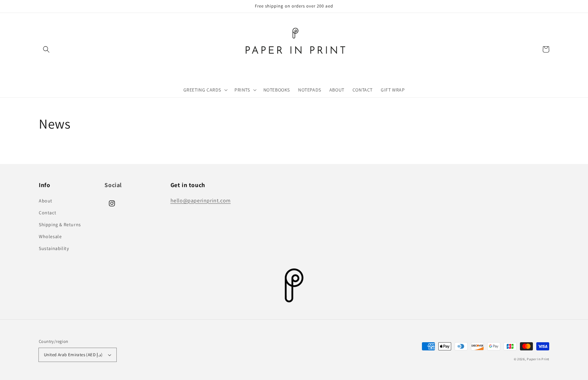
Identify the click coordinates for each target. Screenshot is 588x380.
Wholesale (50, 236)
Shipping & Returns (60, 224)
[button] (46, 49)
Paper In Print (538, 359)
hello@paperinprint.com (200, 200)
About (45, 201)
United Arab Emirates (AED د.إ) (73, 355)
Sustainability (54, 248)
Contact (47, 213)
